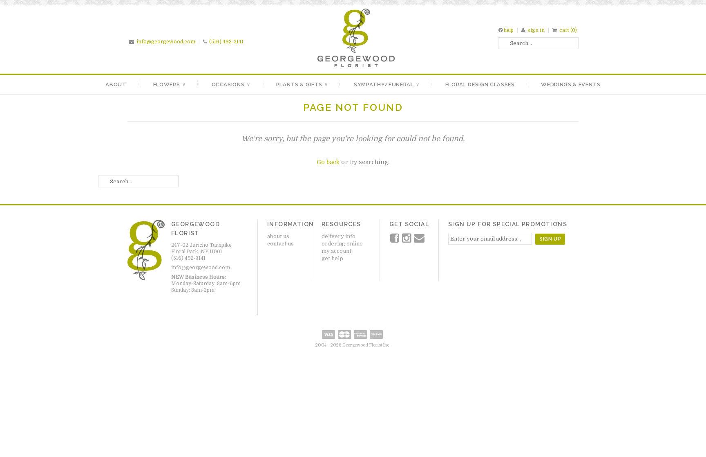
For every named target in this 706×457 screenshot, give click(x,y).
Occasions (231, 84)
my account (336, 251)
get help (332, 258)
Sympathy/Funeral (386, 84)
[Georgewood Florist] (356, 65)
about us (278, 236)
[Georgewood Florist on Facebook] (395, 240)
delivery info (338, 236)
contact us (280, 244)
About (115, 84)
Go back (328, 162)
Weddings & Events (570, 84)
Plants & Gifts (301, 84)
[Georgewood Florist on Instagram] (407, 240)
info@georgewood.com (165, 42)
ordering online (342, 244)
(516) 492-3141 (226, 42)
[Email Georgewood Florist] (419, 240)
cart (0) (568, 30)
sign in (536, 30)
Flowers (169, 84)
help (509, 30)
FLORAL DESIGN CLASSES (480, 84)
